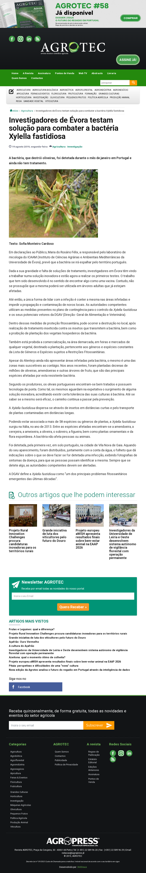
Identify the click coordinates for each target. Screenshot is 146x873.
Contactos (37, 78)
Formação (91, 93)
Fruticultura (75, 93)
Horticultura (23, 97)
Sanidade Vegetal (33, 101)
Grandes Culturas (109, 93)
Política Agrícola (98, 97)
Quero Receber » (73, 607)
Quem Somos (19, 78)
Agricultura (23, 90)
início (15, 110)
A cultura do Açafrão (21, 646)
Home (15, 73)
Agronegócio (120, 90)
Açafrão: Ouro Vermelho (24, 641)
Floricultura (58, 93)
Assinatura (44, 73)
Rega (19, 101)
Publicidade (61, 760)
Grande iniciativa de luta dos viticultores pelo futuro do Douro (54, 536)
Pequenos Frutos (76, 97)
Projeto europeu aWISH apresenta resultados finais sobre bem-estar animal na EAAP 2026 (88, 539)
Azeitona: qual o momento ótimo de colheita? (37, 657)
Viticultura (51, 101)
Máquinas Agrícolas (20, 805)
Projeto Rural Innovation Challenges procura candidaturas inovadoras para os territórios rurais (68, 633)
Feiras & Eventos (40, 93)
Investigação (40, 97)
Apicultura (23, 93)
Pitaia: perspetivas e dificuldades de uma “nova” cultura (43, 665)
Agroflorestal (84, 90)
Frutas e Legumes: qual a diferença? (31, 629)
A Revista (28, 73)
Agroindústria (103, 90)
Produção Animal (120, 97)
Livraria (111, 73)
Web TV (83, 73)
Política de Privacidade (66, 764)
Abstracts (97, 73)
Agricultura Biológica (45, 90)
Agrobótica (66, 90)
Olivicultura (57, 97)
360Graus (82, 867)
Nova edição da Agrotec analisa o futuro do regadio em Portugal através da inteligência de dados (69, 669)
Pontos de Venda (64, 73)
